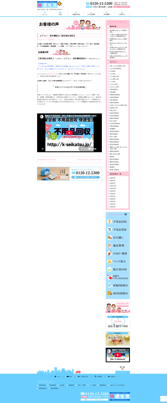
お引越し (117, 237)
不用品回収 (117, 221)
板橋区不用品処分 (114, 118)
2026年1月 (112, 183)
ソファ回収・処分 (114, 76)
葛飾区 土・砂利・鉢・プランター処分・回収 (118, 147)
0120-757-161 (51, 74)
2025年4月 (112, 204)
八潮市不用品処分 (114, 97)
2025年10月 (113, 188)
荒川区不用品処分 (114, 144)
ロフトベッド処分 (114, 86)
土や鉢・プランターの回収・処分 (118, 105)
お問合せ (122, 14)
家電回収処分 (117, 285)
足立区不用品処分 (114, 164)
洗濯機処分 (112, 128)
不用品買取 (112, 92)
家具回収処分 (117, 293)
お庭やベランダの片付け (117, 277)
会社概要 (106, 14)
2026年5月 (112, 178)
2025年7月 (112, 196)
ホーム (44, 14)
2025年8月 (112, 193)
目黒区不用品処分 (114, 139)
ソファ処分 (112, 73)
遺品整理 (112, 167)
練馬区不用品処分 (114, 141)
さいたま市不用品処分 (115, 68)
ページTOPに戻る (122, 372)
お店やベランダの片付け (117, 385)
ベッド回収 (117, 261)
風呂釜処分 (117, 269)
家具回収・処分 (114, 107)
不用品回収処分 (51, 39)
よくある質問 (91, 14)
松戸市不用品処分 (114, 115)
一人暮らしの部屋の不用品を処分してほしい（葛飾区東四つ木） (118, 35)
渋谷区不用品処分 (114, 131)
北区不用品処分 (114, 100)
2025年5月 (112, 201)
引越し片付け (113, 110)
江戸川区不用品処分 (115, 123)
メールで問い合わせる (121, 7)
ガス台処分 (112, 71)
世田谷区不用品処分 (115, 94)
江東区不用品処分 (114, 126)
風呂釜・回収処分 (114, 169)
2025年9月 (112, 191)
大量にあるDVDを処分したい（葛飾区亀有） (118, 56)
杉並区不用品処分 (114, 113)
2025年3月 (112, 206)
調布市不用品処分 (114, 159)
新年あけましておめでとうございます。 (118, 43)
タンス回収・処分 (114, 79)
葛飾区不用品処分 (114, 151)
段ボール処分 (113, 120)
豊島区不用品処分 (114, 161)
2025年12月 (113, 185)
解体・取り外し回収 (115, 154)
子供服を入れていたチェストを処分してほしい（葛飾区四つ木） (118, 48)
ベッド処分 (112, 81)
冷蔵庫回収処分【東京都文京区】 (47, 159)
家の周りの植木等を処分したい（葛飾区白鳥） (118, 52)
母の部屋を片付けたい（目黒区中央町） (118, 31)
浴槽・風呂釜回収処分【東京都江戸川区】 (89, 159)
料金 (60, 14)
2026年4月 (112, 180)
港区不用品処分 (114, 134)
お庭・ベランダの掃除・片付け (118, 65)
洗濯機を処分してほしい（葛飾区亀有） (118, 39)
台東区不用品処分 (114, 102)
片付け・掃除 (113, 136)
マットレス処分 (114, 84)
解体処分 (112, 156)
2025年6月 (112, 198)
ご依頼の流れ (75, 14)
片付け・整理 (117, 253)
